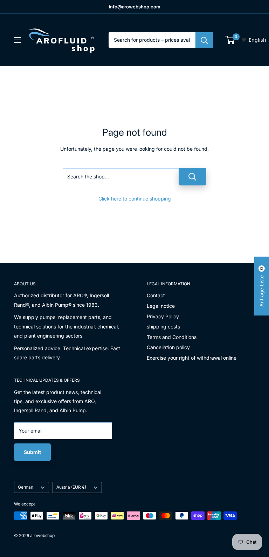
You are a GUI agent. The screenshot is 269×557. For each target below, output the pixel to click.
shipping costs (163, 327)
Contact (156, 295)
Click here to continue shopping (134, 199)
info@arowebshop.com (134, 6)
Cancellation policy (168, 347)
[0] (230, 40)
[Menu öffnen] (17, 40)
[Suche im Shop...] (192, 176)
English (257, 39)
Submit (32, 452)
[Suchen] (204, 40)
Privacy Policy (163, 316)
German (25, 487)
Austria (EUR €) (71, 487)
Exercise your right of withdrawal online (191, 358)
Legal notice (161, 306)
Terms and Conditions (171, 337)
